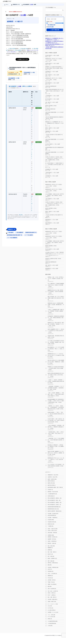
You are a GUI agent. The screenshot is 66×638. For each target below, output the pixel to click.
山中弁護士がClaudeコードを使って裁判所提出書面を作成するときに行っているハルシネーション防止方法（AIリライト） (54, 254)
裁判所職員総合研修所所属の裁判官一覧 (14, 235)
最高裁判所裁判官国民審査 (53, 506)
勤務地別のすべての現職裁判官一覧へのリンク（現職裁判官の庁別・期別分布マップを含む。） (54, 123)
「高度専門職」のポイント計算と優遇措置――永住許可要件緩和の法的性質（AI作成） (56, 440)
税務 (49, 586)
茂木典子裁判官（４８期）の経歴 (52, 55)
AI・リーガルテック (52, 604)
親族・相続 (50, 545)
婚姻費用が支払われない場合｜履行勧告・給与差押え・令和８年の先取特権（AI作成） (55, 292)
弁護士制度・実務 (51, 532)
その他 (49, 625)
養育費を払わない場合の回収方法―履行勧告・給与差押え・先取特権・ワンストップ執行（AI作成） (56, 324)
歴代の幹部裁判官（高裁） (53, 500)
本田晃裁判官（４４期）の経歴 (51, 71)
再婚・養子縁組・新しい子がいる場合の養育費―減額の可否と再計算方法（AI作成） (56, 298)
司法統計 (49, 489)
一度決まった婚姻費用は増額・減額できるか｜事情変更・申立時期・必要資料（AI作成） (56, 311)
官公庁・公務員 (51, 595)
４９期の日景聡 (11, 48)
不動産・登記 (50, 582)
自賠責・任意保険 (51, 541)
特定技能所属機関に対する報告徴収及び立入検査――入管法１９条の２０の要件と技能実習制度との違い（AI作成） (56, 401)
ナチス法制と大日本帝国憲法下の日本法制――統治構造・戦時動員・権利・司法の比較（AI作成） (56, 342)
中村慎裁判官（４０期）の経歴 (51, 175)
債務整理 (49, 575)
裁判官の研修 (50, 480)
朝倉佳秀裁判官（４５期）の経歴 (52, 82)
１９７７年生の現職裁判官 (12, 237)
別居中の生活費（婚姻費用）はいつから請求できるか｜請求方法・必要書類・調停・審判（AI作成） (56, 453)
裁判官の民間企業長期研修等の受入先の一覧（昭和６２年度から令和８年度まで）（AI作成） (54, 91)
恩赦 (49, 564)
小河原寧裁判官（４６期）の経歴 (52, 95)
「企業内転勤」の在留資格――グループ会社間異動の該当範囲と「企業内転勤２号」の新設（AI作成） (56, 388)
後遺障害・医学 (51, 539)
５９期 (31, 4)
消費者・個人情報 (51, 584)
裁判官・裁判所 (51, 479)
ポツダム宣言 (50, 616)
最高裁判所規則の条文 (52, 508)
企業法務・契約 (51, 579)
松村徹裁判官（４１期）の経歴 (51, 169)
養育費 (49, 549)
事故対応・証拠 (51, 543)
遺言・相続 (50, 556)
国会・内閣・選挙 (51, 597)
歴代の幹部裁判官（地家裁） (53, 502)
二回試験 (49, 526)
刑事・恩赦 (50, 561)
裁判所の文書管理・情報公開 (53, 511)
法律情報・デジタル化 (52, 612)
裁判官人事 (50, 483)
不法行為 (49, 577)
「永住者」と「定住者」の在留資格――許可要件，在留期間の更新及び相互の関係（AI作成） (56, 381)
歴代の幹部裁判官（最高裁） (53, 498)
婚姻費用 (49, 547)
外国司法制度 (50, 496)
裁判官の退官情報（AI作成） (51, 105)
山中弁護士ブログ (7, 1)
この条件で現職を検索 (54, 29)
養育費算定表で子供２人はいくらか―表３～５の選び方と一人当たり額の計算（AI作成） (56, 459)
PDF (32, 107)
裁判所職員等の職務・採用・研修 (54, 487)
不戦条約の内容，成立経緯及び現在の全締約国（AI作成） (56, 336)
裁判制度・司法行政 (52, 491)
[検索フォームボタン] (62, 10)
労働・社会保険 (51, 588)
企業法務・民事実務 (52, 567)
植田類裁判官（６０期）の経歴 (51, 268)
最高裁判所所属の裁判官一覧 (30, 232)
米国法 (49, 618)
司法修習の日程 (51, 521)
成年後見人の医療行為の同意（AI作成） (53, 258)
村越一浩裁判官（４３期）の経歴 (52, 74)
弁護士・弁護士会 (51, 528)
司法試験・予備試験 (52, 517)
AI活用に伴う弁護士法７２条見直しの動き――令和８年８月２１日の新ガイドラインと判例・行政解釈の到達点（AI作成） (54, 158)
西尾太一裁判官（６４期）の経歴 (52, 128)
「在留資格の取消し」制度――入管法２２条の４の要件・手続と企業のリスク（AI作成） (56, 433)
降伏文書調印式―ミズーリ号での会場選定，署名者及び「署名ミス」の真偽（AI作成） (56, 349)
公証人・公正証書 (51, 573)
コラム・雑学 (50, 614)
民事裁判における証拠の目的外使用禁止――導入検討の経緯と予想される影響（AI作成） (56, 368)
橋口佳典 (20, 214)
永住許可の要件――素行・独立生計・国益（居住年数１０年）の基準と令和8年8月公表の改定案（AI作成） (56, 420)
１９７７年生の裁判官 (28, 235)
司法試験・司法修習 (52, 513)
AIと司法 (49, 607)
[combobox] (53, 10)
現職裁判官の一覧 (11, 229)
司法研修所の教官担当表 (50, 109)
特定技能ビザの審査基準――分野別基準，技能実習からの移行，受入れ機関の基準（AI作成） (56, 446)
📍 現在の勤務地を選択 (50, 24)
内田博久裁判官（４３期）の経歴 (52, 63)
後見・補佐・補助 (51, 551)
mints (49, 605)
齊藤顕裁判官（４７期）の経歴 (51, 131)
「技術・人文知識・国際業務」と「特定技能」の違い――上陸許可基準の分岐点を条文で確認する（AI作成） (56, 394)
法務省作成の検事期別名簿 (50, 86)
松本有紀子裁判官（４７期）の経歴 (52, 144)
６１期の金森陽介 (17, 50)
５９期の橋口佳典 (24, 48)
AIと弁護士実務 (51, 610)
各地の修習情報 (51, 515)
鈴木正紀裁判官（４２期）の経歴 (52, 99)
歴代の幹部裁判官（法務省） (53, 504)
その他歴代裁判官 (51, 493)
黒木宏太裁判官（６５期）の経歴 (52, 249)
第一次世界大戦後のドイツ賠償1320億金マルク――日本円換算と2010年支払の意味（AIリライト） (54, 165)
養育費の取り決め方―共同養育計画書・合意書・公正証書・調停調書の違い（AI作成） (56, 305)
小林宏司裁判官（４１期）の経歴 (52, 172)
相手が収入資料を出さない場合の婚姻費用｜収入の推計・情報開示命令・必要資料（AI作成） (56, 362)
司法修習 (49, 519)
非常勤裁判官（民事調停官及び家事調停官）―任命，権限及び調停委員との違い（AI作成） (56, 318)
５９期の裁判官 (10, 232)
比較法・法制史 (51, 592)
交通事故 (49, 535)
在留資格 (49, 571)
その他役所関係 (51, 623)
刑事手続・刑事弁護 (52, 562)
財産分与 (49, 554)
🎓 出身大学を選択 (50, 26)
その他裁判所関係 (51, 621)
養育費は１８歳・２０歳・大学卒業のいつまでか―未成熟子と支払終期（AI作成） (56, 279)
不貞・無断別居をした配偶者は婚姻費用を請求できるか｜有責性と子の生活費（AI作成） (56, 285)
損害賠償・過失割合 (52, 536)
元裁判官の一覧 (51, 476)
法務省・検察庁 (51, 601)
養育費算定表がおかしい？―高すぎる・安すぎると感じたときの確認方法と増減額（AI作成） (56, 355)
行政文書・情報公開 (52, 599)
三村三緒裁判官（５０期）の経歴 (52, 198)
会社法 (49, 569)
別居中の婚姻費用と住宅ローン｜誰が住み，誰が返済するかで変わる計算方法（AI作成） (56, 331)
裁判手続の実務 (51, 485)
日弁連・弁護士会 (51, 530)
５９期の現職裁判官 (19, 232)
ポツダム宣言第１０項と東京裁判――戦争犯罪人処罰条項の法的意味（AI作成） (56, 465)
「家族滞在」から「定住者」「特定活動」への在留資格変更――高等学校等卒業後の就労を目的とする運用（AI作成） (56, 407)
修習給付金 (50, 523)
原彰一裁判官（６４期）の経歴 (51, 102)
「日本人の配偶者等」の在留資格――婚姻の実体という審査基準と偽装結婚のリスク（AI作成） (56, 427)
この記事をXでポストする (22, 59)
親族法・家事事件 (51, 558)
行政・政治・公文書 (52, 591)
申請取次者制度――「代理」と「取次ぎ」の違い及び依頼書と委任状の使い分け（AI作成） (56, 414)
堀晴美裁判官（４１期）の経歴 (51, 219)
